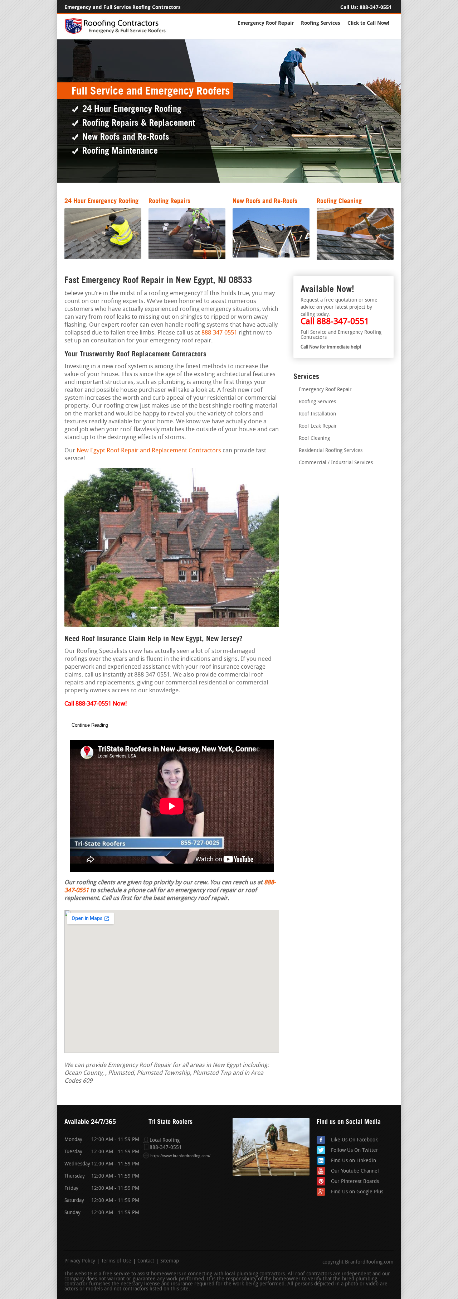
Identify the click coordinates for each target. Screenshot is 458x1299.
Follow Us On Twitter (354, 1150)
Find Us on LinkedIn (353, 1161)
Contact (145, 1261)
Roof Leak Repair (318, 426)
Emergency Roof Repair (266, 23)
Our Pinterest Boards (355, 1181)
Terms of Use (116, 1261)
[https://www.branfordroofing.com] (118, 32)
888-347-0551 (376, 7)
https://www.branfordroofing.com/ (180, 1156)
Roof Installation (317, 414)
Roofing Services (320, 23)
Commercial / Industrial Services (336, 463)
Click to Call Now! (368, 23)
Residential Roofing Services (330, 450)
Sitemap (169, 1261)
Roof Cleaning (314, 438)
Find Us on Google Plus (357, 1192)
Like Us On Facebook (354, 1140)
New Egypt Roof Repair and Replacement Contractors (149, 451)
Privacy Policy (79, 1261)
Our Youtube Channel (355, 1171)
